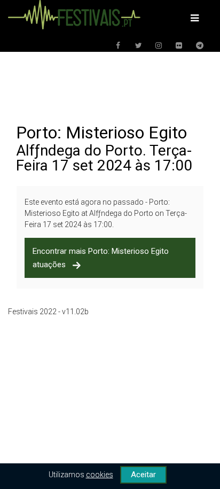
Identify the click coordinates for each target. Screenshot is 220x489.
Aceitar (143, 474)
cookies (99, 474)
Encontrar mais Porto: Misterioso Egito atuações (101, 257)
